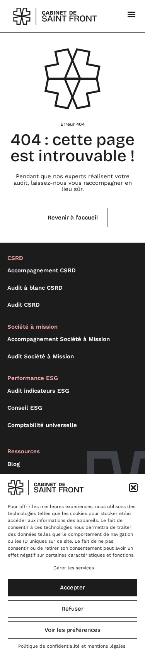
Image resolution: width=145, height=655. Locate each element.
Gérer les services (73, 568)
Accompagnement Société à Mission (58, 339)
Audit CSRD (23, 304)
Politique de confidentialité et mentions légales (71, 646)
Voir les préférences (72, 629)
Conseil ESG (24, 407)
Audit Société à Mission (40, 356)
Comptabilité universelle (42, 425)
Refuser (72, 608)
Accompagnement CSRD (41, 270)
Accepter (72, 587)
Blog (13, 464)
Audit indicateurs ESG (38, 390)
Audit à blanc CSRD (35, 287)
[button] (133, 487)
